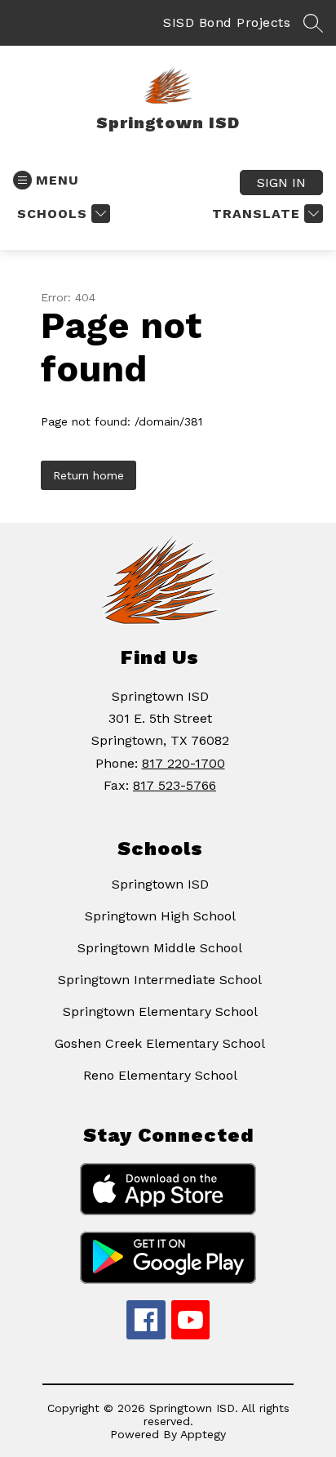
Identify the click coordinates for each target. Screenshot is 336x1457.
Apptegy (203, 1434)
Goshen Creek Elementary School (160, 1043)
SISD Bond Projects (226, 22)
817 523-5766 (174, 785)
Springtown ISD (160, 884)
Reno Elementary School (160, 1075)
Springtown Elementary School (160, 1011)
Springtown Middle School (159, 948)
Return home (88, 475)
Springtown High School (160, 916)
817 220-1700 (183, 763)
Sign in (281, 182)
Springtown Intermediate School (160, 979)
